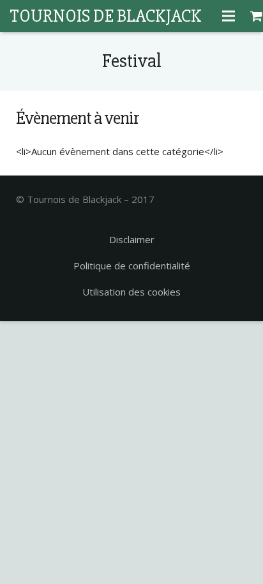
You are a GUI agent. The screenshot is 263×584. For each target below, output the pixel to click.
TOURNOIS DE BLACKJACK (105, 16)
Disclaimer (131, 239)
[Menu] (228, 16)
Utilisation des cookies (131, 291)
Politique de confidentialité (131, 265)
